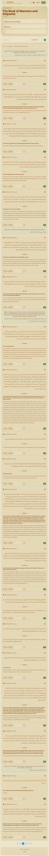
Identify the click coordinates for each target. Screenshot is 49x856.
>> (31, 843)
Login (43, 2)
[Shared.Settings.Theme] (31, 2)
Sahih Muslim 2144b (9, 369)
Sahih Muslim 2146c (9, 595)
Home (4, 46)
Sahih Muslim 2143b (9, 276)
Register (38, 2)
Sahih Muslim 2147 (9, 624)
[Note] (44, 84)
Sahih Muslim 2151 (9, 775)
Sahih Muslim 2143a (9, 237)
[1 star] (15, 84)
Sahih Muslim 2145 (9, 459)
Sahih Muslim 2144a (9, 326)
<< (17, 843)
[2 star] (16, 84)
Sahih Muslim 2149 (9, 683)
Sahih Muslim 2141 (9, 124)
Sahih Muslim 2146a (9, 489)
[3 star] (18, 84)
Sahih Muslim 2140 (9, 89)
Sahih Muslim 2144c (9, 434)
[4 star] (19, 84)
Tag (6, 83)
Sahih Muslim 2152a (9, 804)
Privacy (24, 851)
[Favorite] (24, 84)
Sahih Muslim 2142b (9, 192)
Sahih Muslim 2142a (9, 157)
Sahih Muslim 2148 (9, 653)
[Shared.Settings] (45, 60)
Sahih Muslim (9, 46)
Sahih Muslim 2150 (9, 731)
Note (11, 83)
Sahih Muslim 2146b (9, 548)
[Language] (34, 2)
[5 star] (21, 84)
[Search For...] (45, 40)
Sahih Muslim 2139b (9, 60)
